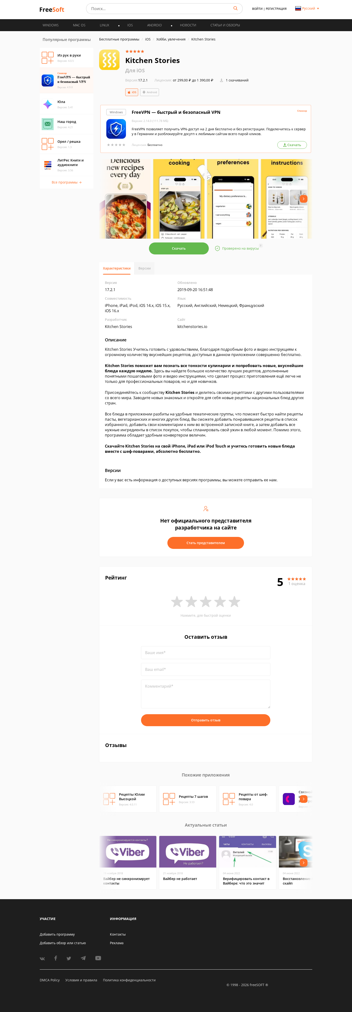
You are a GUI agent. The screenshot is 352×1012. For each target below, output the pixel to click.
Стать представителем (206, 542)
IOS (130, 25)
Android (152, 92)
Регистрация (276, 9)
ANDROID (154, 25)
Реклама (117, 943)
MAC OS (79, 25)
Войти (257, 9)
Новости (188, 25)
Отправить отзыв (205, 720)
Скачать (179, 248)
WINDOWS (51, 25)
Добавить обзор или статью (63, 943)
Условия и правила (81, 980)
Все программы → (67, 182)
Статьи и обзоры (225, 25)
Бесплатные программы (119, 39)
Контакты (118, 934)
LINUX (104, 25)
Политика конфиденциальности (129, 980)
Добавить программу (57, 934)
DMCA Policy (50, 980)
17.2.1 (136, 80)
